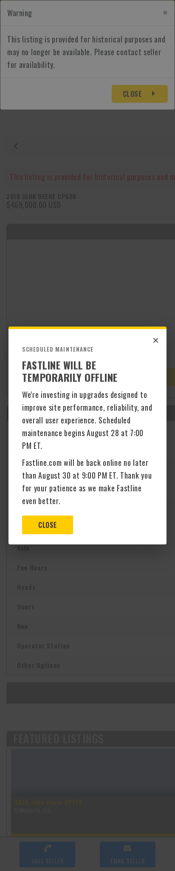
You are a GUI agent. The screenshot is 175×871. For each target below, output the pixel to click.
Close (47, 525)
